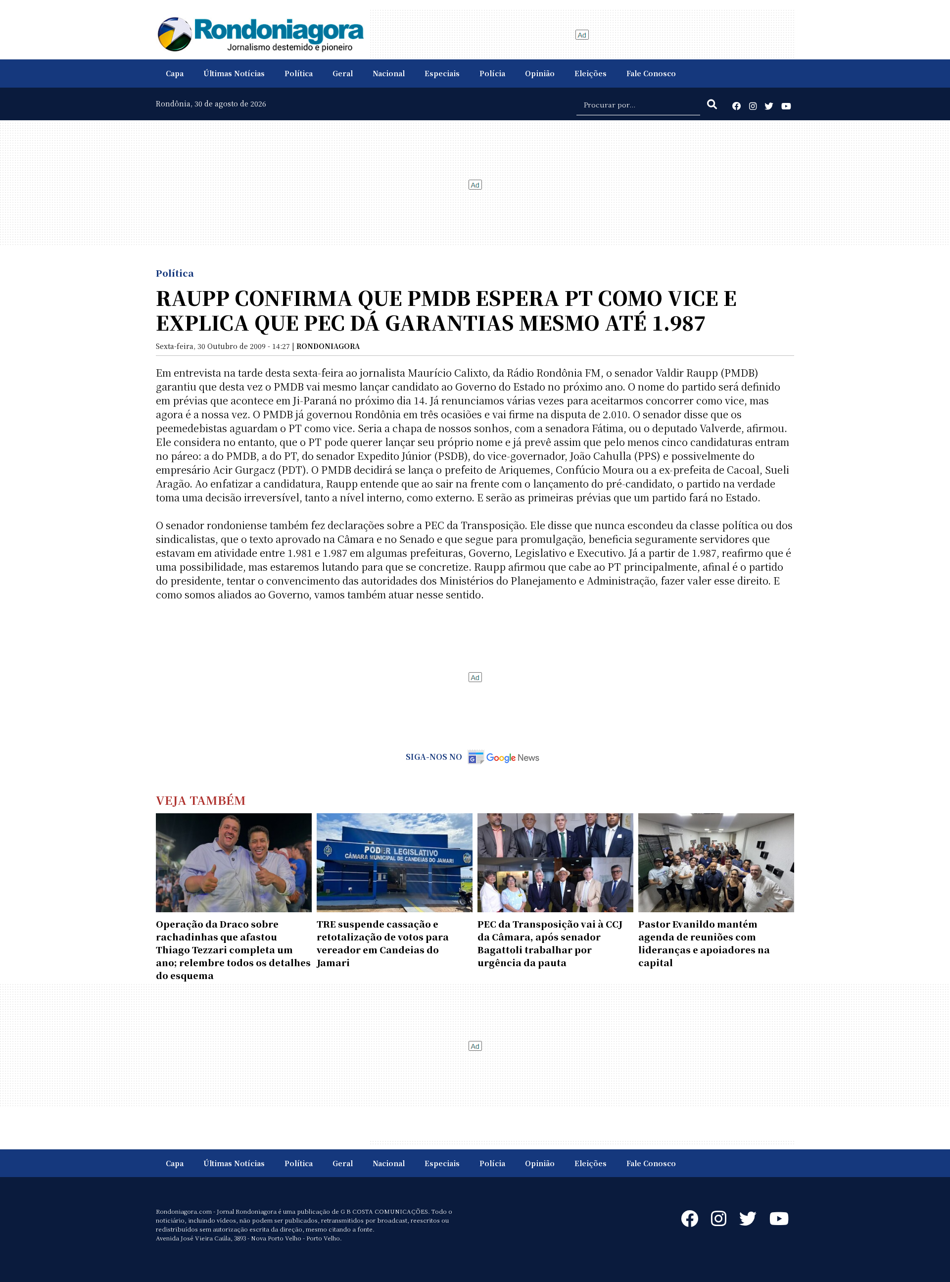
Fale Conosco (651, 73)
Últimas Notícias (234, 73)
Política (299, 73)
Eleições (590, 73)
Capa (175, 73)
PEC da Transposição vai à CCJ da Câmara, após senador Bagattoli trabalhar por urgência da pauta (549, 943)
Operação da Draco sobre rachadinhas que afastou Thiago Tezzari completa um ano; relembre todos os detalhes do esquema (233, 949)
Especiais (442, 73)
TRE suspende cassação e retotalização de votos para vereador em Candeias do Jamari (383, 943)
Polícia (492, 73)
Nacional (389, 73)
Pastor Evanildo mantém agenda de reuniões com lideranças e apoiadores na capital (704, 943)
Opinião (540, 73)
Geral (342, 73)
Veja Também (201, 799)
